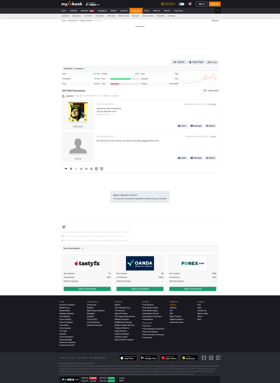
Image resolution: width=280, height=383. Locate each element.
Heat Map (111, 16)
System (180, 62)
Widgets (173, 305)
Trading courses (121, 337)
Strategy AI (102, 11)
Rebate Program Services (124, 325)
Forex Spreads (147, 305)
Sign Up (214, 4)
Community (136, 11)
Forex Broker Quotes (150, 308)
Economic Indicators (67, 342)
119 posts (212, 104)
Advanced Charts (176, 322)
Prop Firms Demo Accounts (153, 335)
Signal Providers (121, 314)
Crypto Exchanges (122, 334)
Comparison (147, 338)
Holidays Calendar (66, 314)
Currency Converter (66, 345)
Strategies (91, 314)
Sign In (201, 4)
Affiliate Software (176, 319)
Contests (171, 16)
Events (122, 378)
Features (173, 308)
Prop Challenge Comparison (153, 329)
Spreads (135, 16)
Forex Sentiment (93, 322)
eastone (80, 68)
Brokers (167, 11)
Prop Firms (178, 11)
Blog (199, 319)
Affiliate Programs (122, 319)
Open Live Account (87, 289)
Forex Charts (92, 319)
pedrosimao (78, 126)
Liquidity (62, 334)
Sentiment (88, 16)
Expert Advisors (121, 331)
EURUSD (84, 378)
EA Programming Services (125, 316)
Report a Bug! (202, 314)
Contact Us (201, 311)
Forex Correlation (66, 322)
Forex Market (64, 316)
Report (212, 126)
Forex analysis (65, 328)
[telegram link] (218, 357)
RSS (171, 314)
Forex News (64, 325)
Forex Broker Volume (150, 314)
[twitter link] (211, 357)
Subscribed (213, 90)
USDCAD (103, 381)
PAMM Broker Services (123, 322)
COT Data (63, 331)
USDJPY (84, 381)
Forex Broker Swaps (150, 311)
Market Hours (123, 16)
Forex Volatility (65, 319)
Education (161, 16)
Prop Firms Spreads (150, 332)
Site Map (82, 358)
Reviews (156, 11)
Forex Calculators (66, 337)
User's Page (197, 62)
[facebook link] (204, 357)
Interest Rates (148, 16)
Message (213, 62)
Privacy (71, 358)
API (171, 311)
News (147, 11)
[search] (219, 10)
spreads (144, 141)
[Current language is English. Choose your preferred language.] (190, 4)
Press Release (147, 319)
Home (63, 11)
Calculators (76, 16)
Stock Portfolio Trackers (124, 340)
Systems (124, 11)
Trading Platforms (122, 328)
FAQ (199, 305)
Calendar (65, 16)
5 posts (213, 136)
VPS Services (120, 311)
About (199, 316)
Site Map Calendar (98, 358)
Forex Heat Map (65, 340)
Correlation (99, 16)
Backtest (87, 11)
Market (114, 11)
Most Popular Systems (96, 311)
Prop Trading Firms (122, 308)
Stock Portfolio (175, 316)
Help (199, 308)
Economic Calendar (67, 305)
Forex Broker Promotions (152, 316)
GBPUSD (103, 378)
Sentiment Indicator (94, 325)
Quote (183, 126)
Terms (62, 358)
